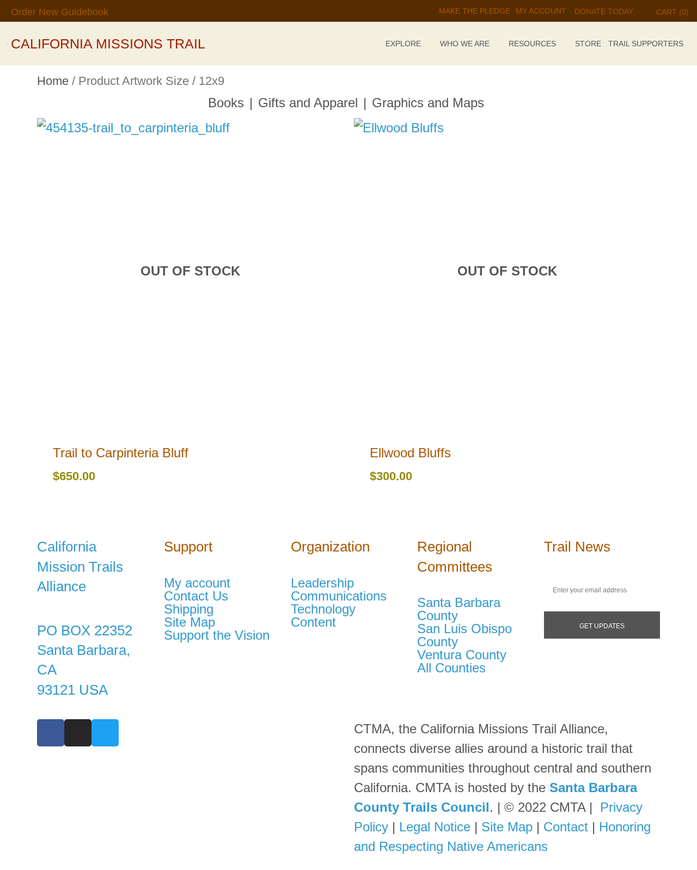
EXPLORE (403, 43)
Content (313, 622)
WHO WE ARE (465, 43)
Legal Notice (434, 826)
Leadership (322, 583)
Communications (339, 596)
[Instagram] (77, 732)
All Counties (451, 668)
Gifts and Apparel (308, 102)
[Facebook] (50, 732)
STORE (588, 43)
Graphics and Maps (428, 102)
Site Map (189, 622)
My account (197, 583)
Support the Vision (217, 635)
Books (226, 102)
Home (53, 81)
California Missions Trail (108, 43)
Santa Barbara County (458, 609)
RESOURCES (532, 43)
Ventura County (461, 654)
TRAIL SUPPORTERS (645, 43)
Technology (323, 609)
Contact (565, 826)
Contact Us (196, 596)
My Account (541, 11)
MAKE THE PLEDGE (474, 11)
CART (672, 12)
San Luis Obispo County (464, 635)
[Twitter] (105, 732)
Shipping (188, 609)
